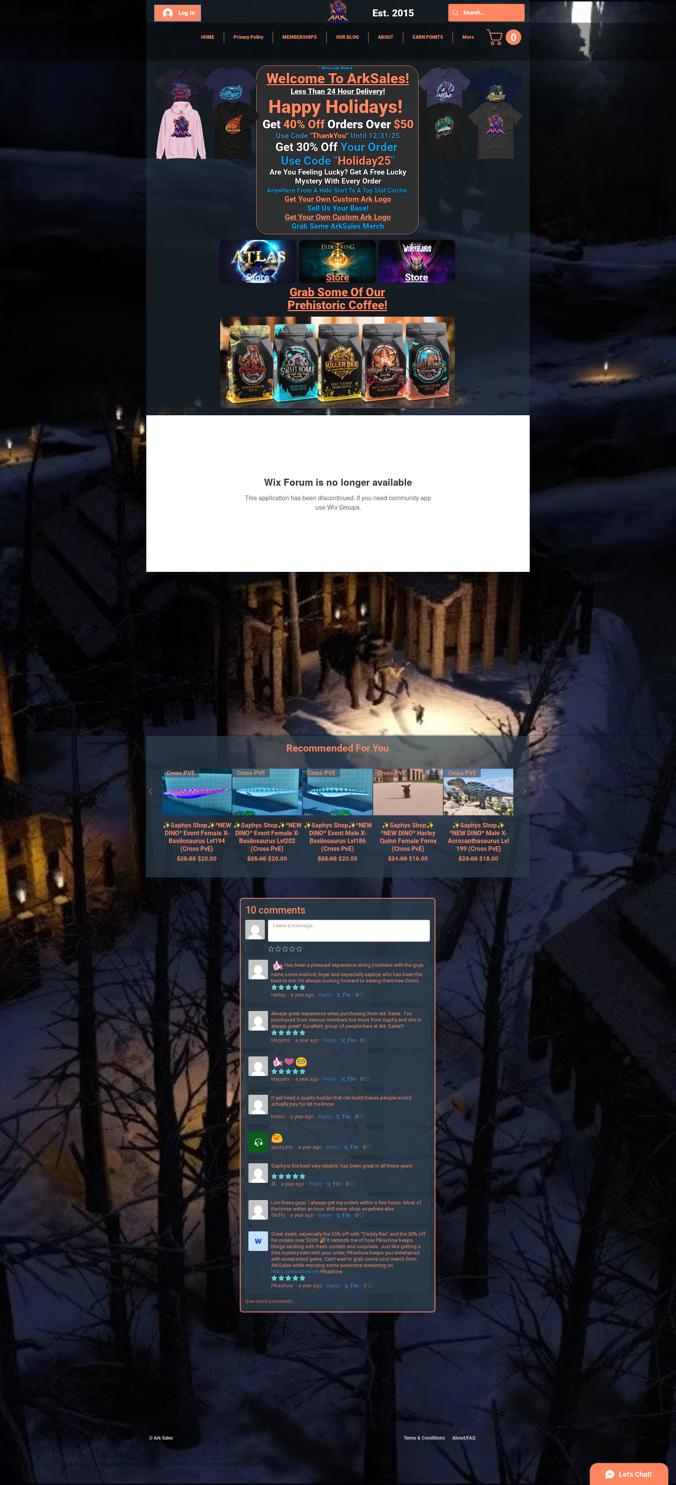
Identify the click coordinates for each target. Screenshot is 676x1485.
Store (337, 277)
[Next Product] (524, 791)
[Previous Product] (150, 791)
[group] (337, 819)
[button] (506, 37)
